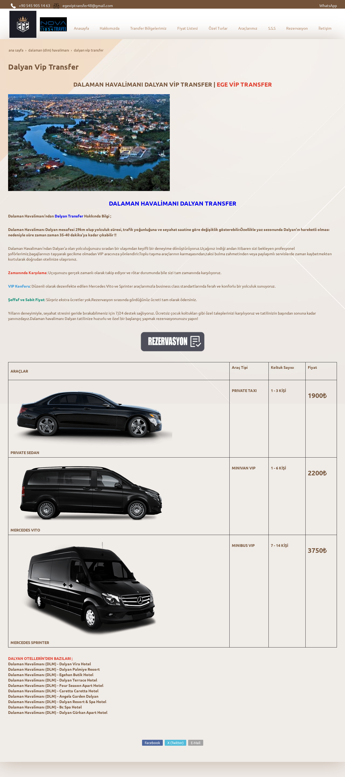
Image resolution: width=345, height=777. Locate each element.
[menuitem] (81, 28)
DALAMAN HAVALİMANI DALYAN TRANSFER (172, 203)
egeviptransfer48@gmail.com (88, 5)
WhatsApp (328, 5)
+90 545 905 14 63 (34, 5)
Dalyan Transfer (69, 215)
